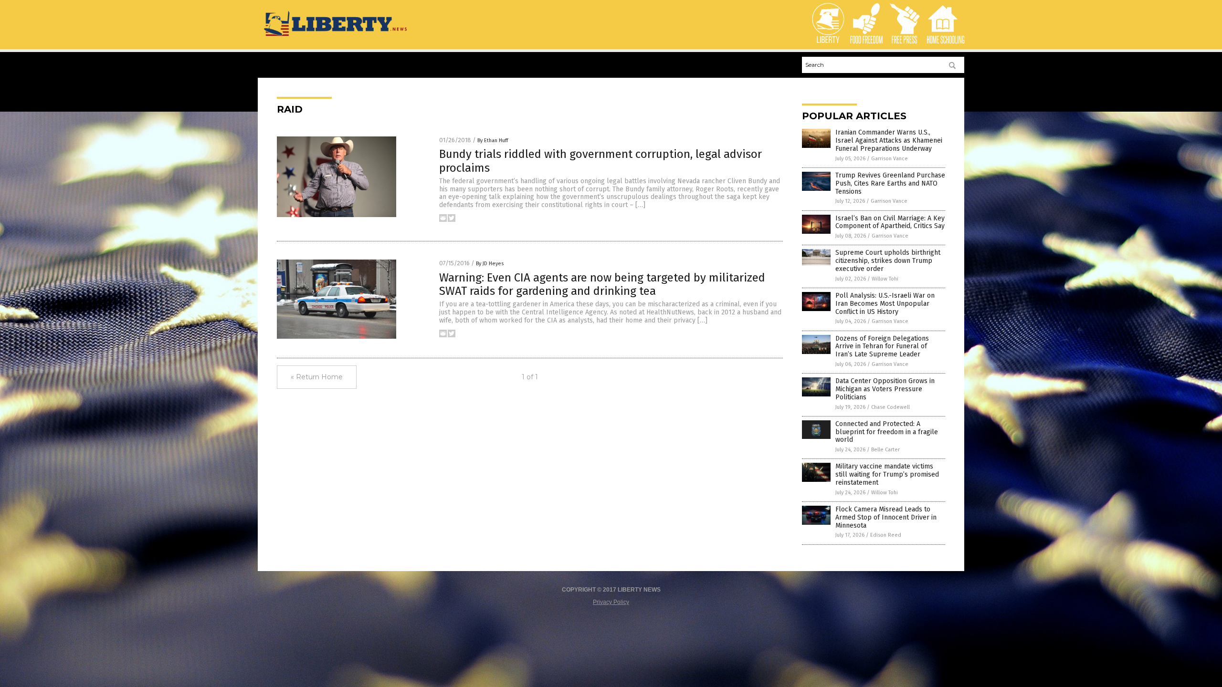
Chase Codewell (890, 407)
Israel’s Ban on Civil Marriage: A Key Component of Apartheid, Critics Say (890, 222)
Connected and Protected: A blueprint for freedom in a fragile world (886, 432)
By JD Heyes (490, 263)
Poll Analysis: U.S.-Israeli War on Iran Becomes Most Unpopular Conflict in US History (885, 303)
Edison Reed (885, 535)
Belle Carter (885, 450)
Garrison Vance (889, 159)
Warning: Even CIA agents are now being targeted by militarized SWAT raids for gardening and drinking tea (602, 284)
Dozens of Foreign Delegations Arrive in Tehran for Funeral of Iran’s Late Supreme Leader (882, 346)
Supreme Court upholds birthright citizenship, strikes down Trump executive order (887, 261)
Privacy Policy (611, 602)
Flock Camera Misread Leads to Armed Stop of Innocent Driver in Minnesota (886, 517)
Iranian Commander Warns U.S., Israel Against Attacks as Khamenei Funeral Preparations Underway (888, 140)
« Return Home (317, 377)
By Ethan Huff (492, 140)
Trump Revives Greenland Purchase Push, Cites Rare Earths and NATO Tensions (890, 183)
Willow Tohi (885, 279)
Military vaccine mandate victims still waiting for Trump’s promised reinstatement (887, 474)
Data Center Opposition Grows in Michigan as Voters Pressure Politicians (885, 389)
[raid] (336, 36)
